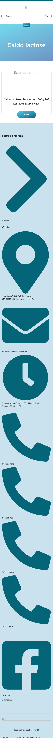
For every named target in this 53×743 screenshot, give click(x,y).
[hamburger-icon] (26, 25)
